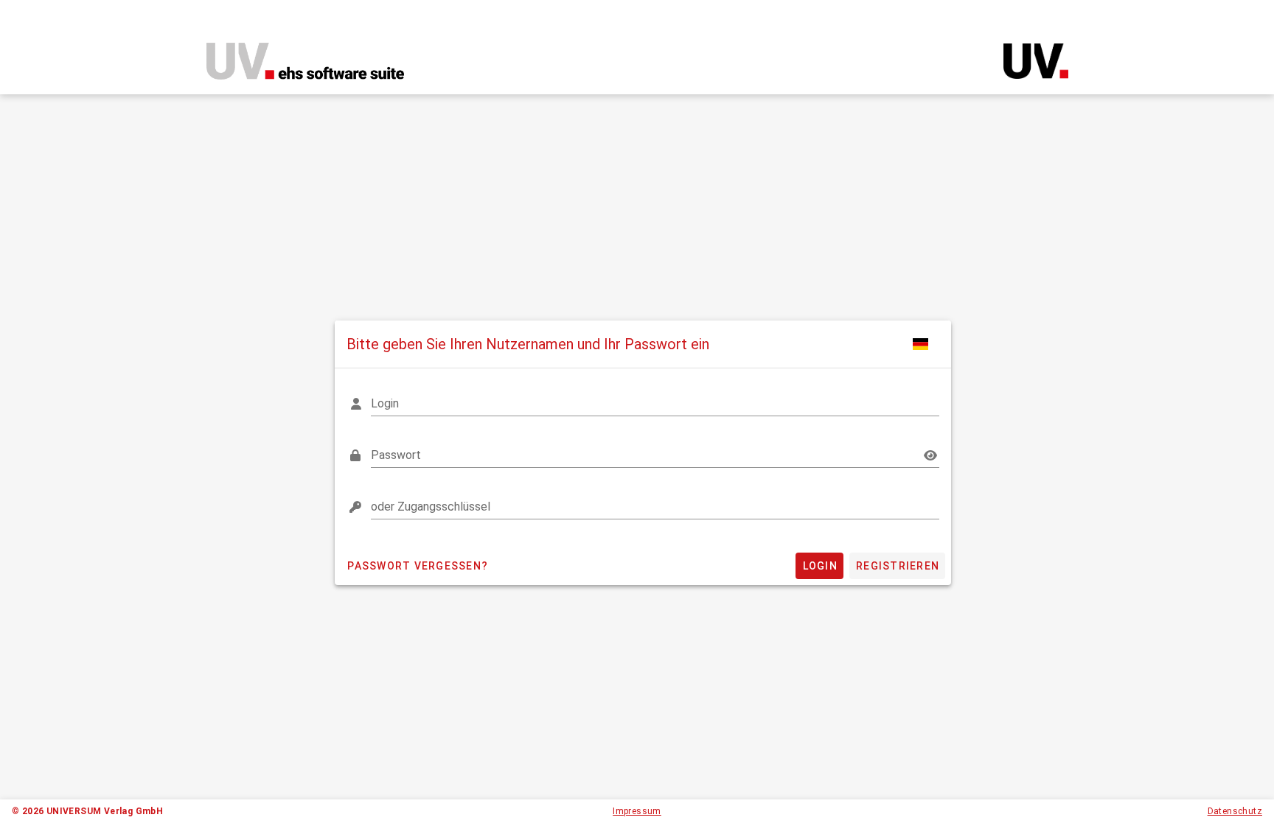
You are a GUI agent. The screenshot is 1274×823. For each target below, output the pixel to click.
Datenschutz (1235, 811)
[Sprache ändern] (921, 344)
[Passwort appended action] (930, 455)
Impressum (637, 811)
